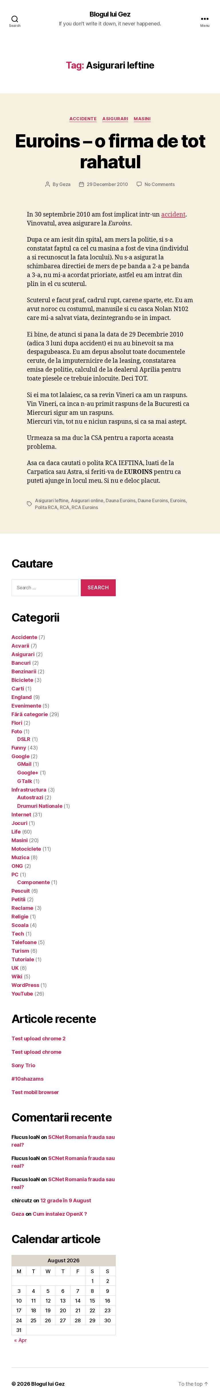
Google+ (27, 773)
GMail (24, 764)
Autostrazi (30, 797)
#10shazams (27, 1079)
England (21, 697)
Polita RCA (46, 507)
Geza (64, 184)
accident (173, 215)
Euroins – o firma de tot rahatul (110, 151)
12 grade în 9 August (65, 1200)
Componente (33, 882)
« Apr (20, 1340)
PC (14, 875)
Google (20, 756)
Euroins (178, 500)
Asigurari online (87, 500)
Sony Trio (23, 1065)
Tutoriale (22, 959)
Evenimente (26, 706)
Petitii (18, 899)
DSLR (23, 739)
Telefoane (24, 942)
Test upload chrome (36, 1052)
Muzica (20, 857)
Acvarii (20, 646)
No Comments (160, 184)
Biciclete (22, 680)
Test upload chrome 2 (38, 1039)
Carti (17, 689)
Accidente (83, 118)
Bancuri (21, 663)
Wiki (16, 977)
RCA (64, 507)
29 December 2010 (107, 184)
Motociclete (26, 849)
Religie (19, 917)
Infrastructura (28, 790)
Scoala (19, 925)
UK (14, 968)
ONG (17, 866)
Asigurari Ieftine (51, 500)
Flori (16, 723)
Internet (21, 815)
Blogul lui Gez (110, 14)
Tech (17, 934)
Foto (16, 731)
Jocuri (19, 823)
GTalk (24, 781)
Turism (20, 951)
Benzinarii (23, 671)
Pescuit (20, 891)
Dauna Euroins (120, 500)
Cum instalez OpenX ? (60, 1214)
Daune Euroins (153, 500)
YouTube (22, 994)
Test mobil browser (35, 1092)
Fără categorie (29, 714)
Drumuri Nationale (39, 806)
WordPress (25, 985)
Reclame (22, 908)
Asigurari (115, 118)
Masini (142, 118)
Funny (18, 748)
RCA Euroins (85, 507)
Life (16, 832)
